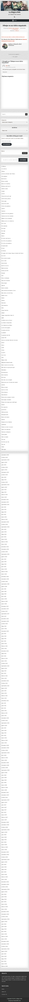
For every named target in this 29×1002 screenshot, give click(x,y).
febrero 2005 (4, 877)
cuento (3, 208)
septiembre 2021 (5, 504)
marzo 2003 (4, 934)
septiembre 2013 (5, 666)
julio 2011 (3, 703)
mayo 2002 (3, 959)
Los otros (3, 355)
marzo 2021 (4, 517)
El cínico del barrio (6, 238)
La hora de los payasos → (14, 54)
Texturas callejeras (5, 432)
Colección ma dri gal (6, 196)
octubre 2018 (4, 581)
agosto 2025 (4, 462)
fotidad (3, 273)
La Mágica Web (14, 12)
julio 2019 (3, 559)
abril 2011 (3, 708)
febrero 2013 (4, 676)
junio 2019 (3, 561)
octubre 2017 (4, 611)
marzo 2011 (4, 710)
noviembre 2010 (5, 718)
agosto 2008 (4, 772)
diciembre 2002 (5, 941)
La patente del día (5, 335)
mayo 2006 (4, 839)
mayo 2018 (3, 594)
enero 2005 (4, 879)
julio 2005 (3, 864)
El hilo (3, 248)
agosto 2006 (4, 832)
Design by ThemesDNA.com (14, 1000)
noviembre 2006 (5, 825)
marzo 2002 (4, 964)
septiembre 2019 (5, 554)
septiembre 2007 (5, 800)
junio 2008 (4, 777)
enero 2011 (3, 715)
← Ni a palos (14, 56)
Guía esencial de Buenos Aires (8, 290)
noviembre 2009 (5, 748)
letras (2, 342)
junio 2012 (3, 690)
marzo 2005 (4, 874)
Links (2, 347)
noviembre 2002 (5, 944)
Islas (2, 308)
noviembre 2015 (5, 631)
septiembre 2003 (5, 919)
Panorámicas (4, 394)
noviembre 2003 (5, 914)
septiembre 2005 (5, 859)
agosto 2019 (4, 556)
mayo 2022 (3, 492)
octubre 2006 (4, 827)
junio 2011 (3, 705)
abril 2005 (3, 872)
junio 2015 (3, 636)
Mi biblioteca (4, 372)
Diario (2, 236)
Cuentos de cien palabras (7, 213)
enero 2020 (4, 544)
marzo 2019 (4, 569)
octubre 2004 (4, 887)
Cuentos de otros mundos (7, 216)
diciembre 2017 (5, 606)
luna (2, 357)
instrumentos (4, 305)
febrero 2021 (4, 519)
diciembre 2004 (5, 882)
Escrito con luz (4, 265)
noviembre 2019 (5, 549)
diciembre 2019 (5, 546)
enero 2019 (4, 574)
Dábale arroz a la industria (7, 221)
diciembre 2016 (5, 618)
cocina (3, 193)
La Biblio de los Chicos (6, 320)
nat (6, 65)
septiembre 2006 (5, 829)
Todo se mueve (4, 437)
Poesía (2, 404)
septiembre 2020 (5, 527)
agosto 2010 (4, 725)
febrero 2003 (4, 936)
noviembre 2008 (5, 765)
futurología (4, 283)
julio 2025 (3, 465)
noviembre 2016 (5, 621)
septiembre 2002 (5, 949)
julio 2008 (3, 775)
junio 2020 (4, 532)
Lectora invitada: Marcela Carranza (9, 340)
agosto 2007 (4, 802)
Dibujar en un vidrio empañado (14, 26)
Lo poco (3, 352)
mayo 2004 (4, 899)
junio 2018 (3, 591)
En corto (3, 255)
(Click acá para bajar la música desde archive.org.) (13, 37)
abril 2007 (3, 812)
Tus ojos (3, 439)
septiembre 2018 (5, 584)
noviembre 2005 (5, 854)
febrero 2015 (4, 646)
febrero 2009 (4, 757)
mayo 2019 (3, 564)
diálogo (3, 233)
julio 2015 (3, 633)
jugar (2, 317)
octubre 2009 (4, 750)
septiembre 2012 (5, 685)
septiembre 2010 (5, 723)
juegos (3, 313)
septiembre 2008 (5, 770)
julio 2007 (3, 805)
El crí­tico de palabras (6, 241)
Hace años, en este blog (6, 293)
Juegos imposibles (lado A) (7, 315)
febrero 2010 (4, 740)
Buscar (3, 151)
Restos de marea (5, 417)
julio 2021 (3, 507)
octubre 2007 (4, 797)
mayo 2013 (3, 671)
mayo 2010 (3, 733)
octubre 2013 (4, 663)
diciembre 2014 (5, 651)
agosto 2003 (4, 921)
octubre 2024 (4, 467)
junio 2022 (3, 489)
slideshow (3, 424)
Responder (5, 72)
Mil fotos (3, 377)
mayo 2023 (3, 479)
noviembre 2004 (5, 884)
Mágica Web (4, 360)
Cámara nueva (4, 188)
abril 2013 (3, 673)
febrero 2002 (4, 966)
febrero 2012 (4, 695)
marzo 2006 (4, 844)
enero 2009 (4, 760)
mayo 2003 (3, 929)
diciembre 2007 (5, 792)
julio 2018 (3, 589)
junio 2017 (3, 616)
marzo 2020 (4, 539)
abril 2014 (3, 656)
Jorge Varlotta (4, 310)
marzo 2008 (4, 785)
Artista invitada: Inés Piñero (8, 174)
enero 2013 (4, 678)
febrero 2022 (4, 494)
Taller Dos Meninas (5, 429)
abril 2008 (3, 782)
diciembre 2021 (5, 499)
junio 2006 (4, 837)
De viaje (3, 231)
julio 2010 (3, 728)
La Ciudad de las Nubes (6, 325)
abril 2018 (3, 596)
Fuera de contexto (5, 280)
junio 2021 (3, 509)
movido (3, 385)
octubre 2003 (4, 916)
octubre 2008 (4, 767)
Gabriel (3, 285)
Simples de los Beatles (6, 422)
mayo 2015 (3, 638)
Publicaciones (4, 412)
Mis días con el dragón (6, 380)
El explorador (4, 246)
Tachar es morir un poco (7, 427)
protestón (3, 409)
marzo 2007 (4, 815)
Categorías (3, 120)
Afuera (3, 171)
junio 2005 (4, 867)
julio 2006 (3, 834)
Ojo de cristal (4, 390)
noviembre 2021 (5, 502)
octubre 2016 (4, 623)
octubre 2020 (4, 524)
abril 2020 (3, 537)
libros (2, 345)
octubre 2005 (4, 857)
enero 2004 (4, 909)
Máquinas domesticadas (6, 362)
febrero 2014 (4, 658)
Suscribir (23, 160)
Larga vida (3, 337)
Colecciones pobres (6, 198)
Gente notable (4, 288)
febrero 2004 (4, 906)
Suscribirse (6, 144)
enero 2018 (4, 604)
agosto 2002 (4, 951)
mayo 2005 (3, 869)
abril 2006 (3, 842)
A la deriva (4, 169)
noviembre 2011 (5, 700)
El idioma (3, 251)
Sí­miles (3, 419)
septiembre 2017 (5, 613)
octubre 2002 (4, 946)
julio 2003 (3, 924)
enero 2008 (4, 790)
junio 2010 (3, 730)
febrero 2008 (4, 787)
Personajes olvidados (6, 399)
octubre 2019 (4, 551)
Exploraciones (4, 268)
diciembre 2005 (5, 852)
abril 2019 (3, 566)
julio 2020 (3, 529)
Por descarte (4, 407)
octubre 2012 (4, 683)
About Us (4, 991)
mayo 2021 (3, 512)
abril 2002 (3, 961)
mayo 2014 (3, 653)
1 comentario (15, 29)
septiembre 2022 (5, 484)
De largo (3, 228)
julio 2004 (3, 894)
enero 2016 (4, 628)
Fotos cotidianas (5, 278)
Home (3, 989)
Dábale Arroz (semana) (6, 218)
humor (2, 298)
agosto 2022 (4, 487)
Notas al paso (4, 387)
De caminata (4, 226)
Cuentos (3, 211)
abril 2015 (3, 641)
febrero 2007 (4, 817)
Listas (2, 350)
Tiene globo (4, 434)
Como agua (3, 201)
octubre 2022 (4, 482)
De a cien (3, 223)
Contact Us (4, 994)
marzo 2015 (4, 643)
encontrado (4, 263)
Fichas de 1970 (4, 270)
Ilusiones (3, 303)
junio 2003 (4, 926)
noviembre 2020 (5, 522)
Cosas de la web (5, 203)
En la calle (3, 260)
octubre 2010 (4, 720)
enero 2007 (4, 820)
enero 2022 (4, 497)
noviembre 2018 (5, 579)
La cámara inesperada (6, 322)
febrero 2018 (4, 601)
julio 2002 (3, 954)
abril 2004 (3, 901)
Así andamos (4, 176)
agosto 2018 (4, 586)
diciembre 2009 (5, 745)
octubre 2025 (4, 457)
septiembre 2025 (5, 460)
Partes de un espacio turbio (8, 397)
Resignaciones (4, 414)
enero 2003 (4, 939)
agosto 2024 (4, 469)
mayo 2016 (3, 626)
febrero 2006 (4, 847)
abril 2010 (3, 735)
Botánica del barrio (5, 186)
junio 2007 (4, 807)
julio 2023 (3, 477)
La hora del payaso (5, 327)
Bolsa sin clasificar (5, 183)
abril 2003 (3, 931)
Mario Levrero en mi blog (7, 365)
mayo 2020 (3, 534)
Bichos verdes (4, 181)
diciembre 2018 (5, 576)
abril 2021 (3, 514)
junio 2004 (4, 896)
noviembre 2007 (5, 795)
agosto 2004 (4, 892)
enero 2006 (4, 849)
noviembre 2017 (5, 609)
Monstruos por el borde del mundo (9, 382)
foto (2, 275)
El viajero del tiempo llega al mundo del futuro (12, 253)
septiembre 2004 (5, 889)
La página (3, 332)
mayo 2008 (3, 780)
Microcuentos (4, 375)
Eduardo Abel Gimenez (13, 28)
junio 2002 (4, 956)
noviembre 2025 (5, 455)
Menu (15, 20)
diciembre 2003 (5, 911)
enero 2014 (4, 661)
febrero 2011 (4, 713)
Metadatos (3, 370)
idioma (3, 300)
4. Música (17, 30)
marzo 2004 (4, 904)
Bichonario (4, 178)
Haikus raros (4, 295)
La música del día (5, 330)
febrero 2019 (4, 571)
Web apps (3, 449)
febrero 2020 (4, 542)
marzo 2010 (4, 738)
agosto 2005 (4, 862)
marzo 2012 (4, 693)
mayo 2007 (3, 810)
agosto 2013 (4, 668)
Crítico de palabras (5, 206)
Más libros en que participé (8, 367)
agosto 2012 (4, 688)
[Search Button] (14, 17)
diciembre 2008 (5, 762)
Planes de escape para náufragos (9, 402)
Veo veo (3, 444)
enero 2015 (4, 648)
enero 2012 (4, 698)
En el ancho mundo (5, 258)
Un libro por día (5, 442)
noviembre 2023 (5, 472)
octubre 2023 (4, 474)
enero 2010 (4, 743)
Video (2, 447)
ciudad (2, 191)
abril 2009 (3, 755)
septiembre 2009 (5, 752)
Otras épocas (4, 392)
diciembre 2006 (5, 822)
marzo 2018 (4, 599)
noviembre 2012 (5, 681)
